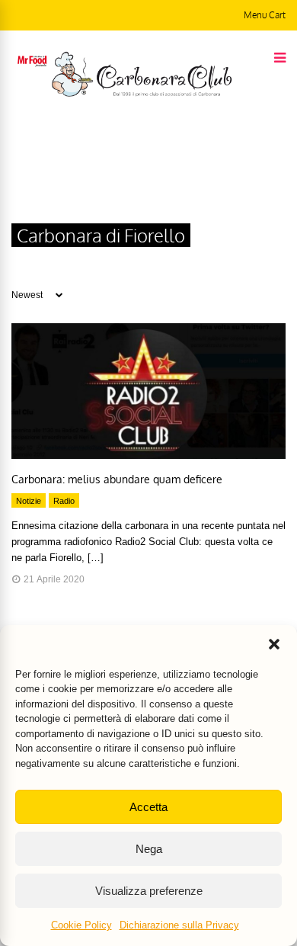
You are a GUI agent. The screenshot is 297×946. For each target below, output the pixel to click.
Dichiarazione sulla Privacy (179, 925)
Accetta (148, 806)
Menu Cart (265, 15)
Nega (149, 848)
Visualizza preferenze (149, 890)
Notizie (28, 500)
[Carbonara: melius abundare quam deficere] (148, 455)
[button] (274, 644)
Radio (64, 500)
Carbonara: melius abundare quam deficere (116, 479)
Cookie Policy (81, 925)
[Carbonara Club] (141, 93)
